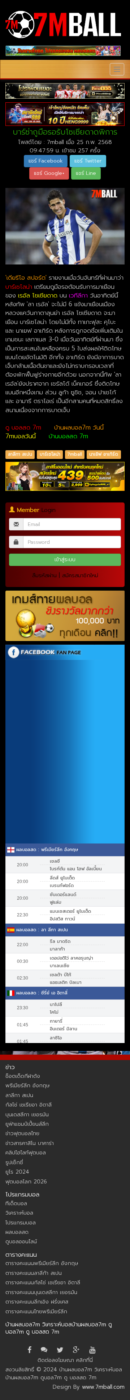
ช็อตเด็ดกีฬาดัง (22, 1076)
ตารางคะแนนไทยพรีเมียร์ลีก (36, 1311)
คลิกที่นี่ (84, 1360)
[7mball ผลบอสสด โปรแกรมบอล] (63, 50)
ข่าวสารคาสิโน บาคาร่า (29, 1143)
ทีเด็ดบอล (16, 1203)
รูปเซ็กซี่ (14, 1162)
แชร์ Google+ (49, 173)
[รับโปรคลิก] (65, 476)
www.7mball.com (103, 1387)
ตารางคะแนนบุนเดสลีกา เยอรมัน (41, 1292)
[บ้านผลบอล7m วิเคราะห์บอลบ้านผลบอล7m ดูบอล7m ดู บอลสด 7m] (63, 24)
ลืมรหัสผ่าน (44, 575)
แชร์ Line (86, 173)
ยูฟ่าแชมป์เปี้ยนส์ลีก (27, 1124)
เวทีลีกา (78, 295)
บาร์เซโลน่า (50, 454)
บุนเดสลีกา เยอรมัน (27, 1114)
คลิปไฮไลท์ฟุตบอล (25, 1153)
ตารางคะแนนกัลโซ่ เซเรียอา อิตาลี (42, 1282)
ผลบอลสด (17, 1232)
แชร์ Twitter (87, 161)
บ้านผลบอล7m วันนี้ (79, 427)
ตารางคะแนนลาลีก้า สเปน (33, 1273)
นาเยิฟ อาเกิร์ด (103, 454)
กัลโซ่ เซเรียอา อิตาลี (28, 1105)
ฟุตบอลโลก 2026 (26, 1182)
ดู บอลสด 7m (23, 427)
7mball (75, 454)
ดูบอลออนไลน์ (21, 1241)
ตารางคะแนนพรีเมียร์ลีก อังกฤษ (41, 1263)
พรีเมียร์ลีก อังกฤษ (27, 1085)
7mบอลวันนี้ (20, 436)
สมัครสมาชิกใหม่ (80, 575)
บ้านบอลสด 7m (68, 436)
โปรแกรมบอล (20, 1223)
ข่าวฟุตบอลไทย (22, 1133)
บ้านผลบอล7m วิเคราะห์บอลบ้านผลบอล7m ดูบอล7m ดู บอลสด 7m (58, 1328)
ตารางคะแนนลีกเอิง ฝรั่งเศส (36, 1302)
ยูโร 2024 (17, 1172)
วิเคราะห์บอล (19, 1213)
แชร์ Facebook (46, 161)
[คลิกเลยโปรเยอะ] (65, 91)
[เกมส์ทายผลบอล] (65, 616)
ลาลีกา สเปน (20, 454)
